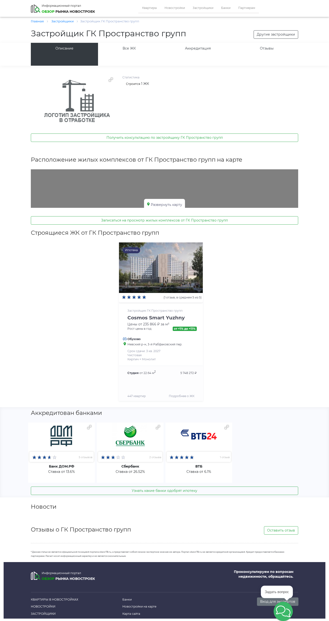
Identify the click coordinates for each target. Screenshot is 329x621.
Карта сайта (131, 613)
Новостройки (174, 8)
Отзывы (267, 48)
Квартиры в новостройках (54, 599)
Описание (64, 48)
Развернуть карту (166, 205)
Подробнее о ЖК (181, 396)
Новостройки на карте (139, 606)
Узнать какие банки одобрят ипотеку (164, 490)
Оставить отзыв (281, 530)
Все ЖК (129, 48)
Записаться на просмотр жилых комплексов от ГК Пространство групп (164, 220)
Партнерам (246, 8)
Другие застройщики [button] (276, 34)
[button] (111, 79)
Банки (225, 8)
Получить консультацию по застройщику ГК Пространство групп (164, 137)
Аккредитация (198, 48)
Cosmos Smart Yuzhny (156, 318)
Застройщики (203, 8)
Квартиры (149, 8)
